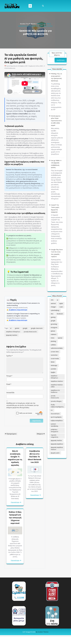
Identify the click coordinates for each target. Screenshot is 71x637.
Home (22, 24)
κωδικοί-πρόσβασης (54, 425)
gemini (17, 328)
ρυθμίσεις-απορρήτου (54, 430)
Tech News (31, 24)
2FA (52, 300)
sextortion (54, 355)
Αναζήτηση (60, 60)
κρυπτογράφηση (56, 417)
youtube (53, 369)
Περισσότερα (15, 502)
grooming (54, 324)
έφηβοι (53, 372)
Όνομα (9, 376)
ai (10, 328)
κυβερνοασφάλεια (56, 420)
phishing (53, 341)
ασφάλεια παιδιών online (57, 386)
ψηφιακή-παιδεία (11, 335)
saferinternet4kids (57, 348)
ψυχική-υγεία (55, 453)
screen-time (55, 352)
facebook (60, 314)
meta (52, 338)
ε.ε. (52, 410)
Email (8, 384)
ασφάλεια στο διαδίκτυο (55, 391)
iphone (53, 331)
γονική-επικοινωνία (30, 332)
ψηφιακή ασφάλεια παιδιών (57, 448)
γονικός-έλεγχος (56, 401)
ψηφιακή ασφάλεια (57, 444)
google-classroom (37, 328)
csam (61, 307)
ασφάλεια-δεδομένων (13, 332)
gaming (53, 317)
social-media (55, 358)
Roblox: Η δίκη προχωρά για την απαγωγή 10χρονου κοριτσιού (15, 517)
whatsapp (54, 365)
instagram (54, 327)
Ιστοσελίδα (10, 393)
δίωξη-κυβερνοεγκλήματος (57, 406)
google (25, 328)
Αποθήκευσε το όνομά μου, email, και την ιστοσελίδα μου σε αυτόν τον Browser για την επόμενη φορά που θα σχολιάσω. (22, 405)
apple (61, 303)
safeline (53, 345)
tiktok (52, 362)
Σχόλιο (9, 356)
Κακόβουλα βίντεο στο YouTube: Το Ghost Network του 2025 (34, 456)
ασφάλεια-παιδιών (57, 381)
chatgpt (53, 307)
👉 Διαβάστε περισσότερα (17, 310)
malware (53, 334)
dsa (52, 314)
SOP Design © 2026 (35, 632)
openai (60, 338)
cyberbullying (55, 310)
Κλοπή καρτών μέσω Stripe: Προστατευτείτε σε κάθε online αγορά (56, 120)
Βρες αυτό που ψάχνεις (57, 54)
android (53, 303)
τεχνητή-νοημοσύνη (54, 436)
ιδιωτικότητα (55, 414)
